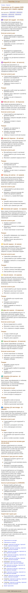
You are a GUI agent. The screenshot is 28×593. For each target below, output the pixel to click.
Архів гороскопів (9, 585)
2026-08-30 (12, 12)
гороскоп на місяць (14, 544)
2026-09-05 (11, 16)
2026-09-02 (11, 14)
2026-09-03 (18, 14)
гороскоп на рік (8, 563)
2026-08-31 (19, 12)
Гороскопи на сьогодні (10, 540)
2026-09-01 (4, 14)
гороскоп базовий (13, 546)
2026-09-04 (4, 16)
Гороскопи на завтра (10, 542)
